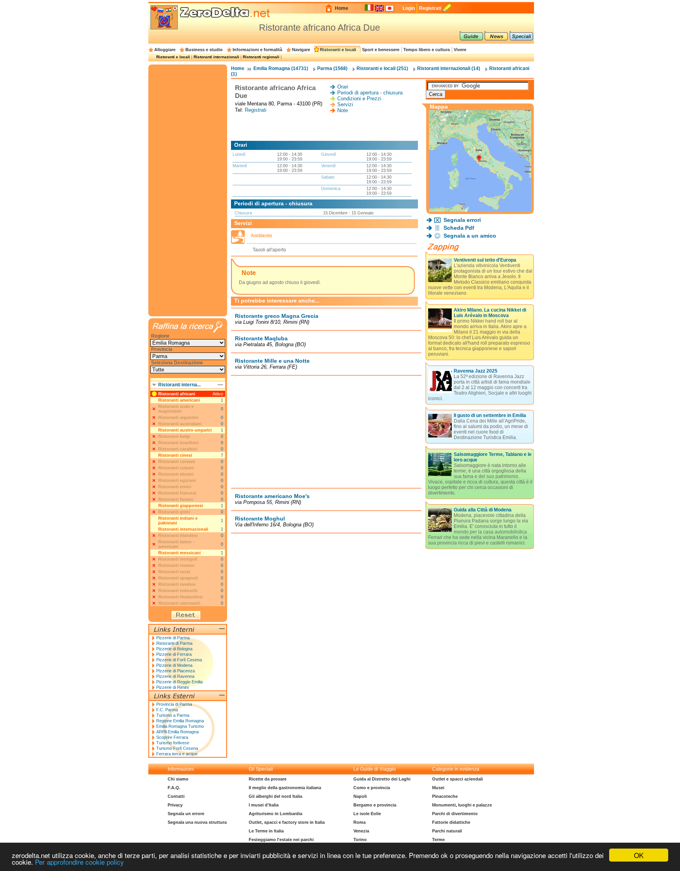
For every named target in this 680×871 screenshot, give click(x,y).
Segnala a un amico (469, 236)
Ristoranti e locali (338, 49)
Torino (360, 839)
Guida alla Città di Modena (483, 510)
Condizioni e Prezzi (359, 98)
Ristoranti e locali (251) (382, 68)
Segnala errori (462, 220)
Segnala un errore (186, 813)
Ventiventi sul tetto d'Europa (485, 260)
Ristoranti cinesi (175, 455)
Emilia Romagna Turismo (180, 726)
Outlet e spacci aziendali (457, 779)
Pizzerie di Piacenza (175, 670)
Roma (359, 822)
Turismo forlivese (172, 742)
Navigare (301, 49)
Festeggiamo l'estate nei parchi (281, 839)
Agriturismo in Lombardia (275, 813)
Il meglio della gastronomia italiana (285, 787)
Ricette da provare (267, 779)
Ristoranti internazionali (216, 57)
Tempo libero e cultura (426, 49)
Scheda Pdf (458, 228)
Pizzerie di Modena (174, 665)
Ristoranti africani (176, 393)
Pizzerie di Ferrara (174, 654)
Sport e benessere (380, 49)
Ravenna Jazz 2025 (475, 371)
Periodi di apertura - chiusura (370, 93)
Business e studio (204, 49)
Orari (342, 87)
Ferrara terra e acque (177, 753)
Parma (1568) (332, 68)
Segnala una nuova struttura (197, 822)
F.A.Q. (174, 787)
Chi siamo (178, 779)
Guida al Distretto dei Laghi (381, 779)
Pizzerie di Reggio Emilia (179, 681)
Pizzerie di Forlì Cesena (179, 659)
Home (341, 8)
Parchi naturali (447, 831)
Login (409, 8)
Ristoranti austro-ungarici (185, 430)
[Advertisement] (326, 127)
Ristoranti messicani (179, 552)
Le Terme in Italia (266, 831)
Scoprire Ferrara (172, 737)
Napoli (360, 796)
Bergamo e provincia (374, 805)
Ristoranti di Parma (174, 643)
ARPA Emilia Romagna (177, 731)
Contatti (176, 796)
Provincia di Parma (174, 704)
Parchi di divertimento (455, 813)
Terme (438, 839)
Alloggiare (165, 49)
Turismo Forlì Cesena (177, 748)
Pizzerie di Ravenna (175, 676)
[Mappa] (480, 209)
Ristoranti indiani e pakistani (178, 520)
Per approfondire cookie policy (79, 862)
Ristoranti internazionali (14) (448, 68)
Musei (438, 787)
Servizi (345, 104)
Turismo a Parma (172, 715)
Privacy (175, 805)
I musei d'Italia (264, 805)
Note (342, 110)
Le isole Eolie (367, 813)
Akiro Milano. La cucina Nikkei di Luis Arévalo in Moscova (490, 312)
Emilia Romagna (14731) (280, 68)
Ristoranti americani (179, 400)
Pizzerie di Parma (173, 637)
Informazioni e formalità (257, 49)
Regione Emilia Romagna (180, 720)
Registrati (430, 8)
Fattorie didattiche (451, 822)
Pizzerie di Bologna (174, 648)
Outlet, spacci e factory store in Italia (287, 822)
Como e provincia (371, 787)
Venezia (361, 831)
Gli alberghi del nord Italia (275, 796)
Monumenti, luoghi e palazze (462, 805)
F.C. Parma (167, 709)
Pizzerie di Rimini (172, 687)
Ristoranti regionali (261, 57)
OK (638, 855)
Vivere (460, 49)
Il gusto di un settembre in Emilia (490, 415)
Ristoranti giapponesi (180, 505)
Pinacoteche (445, 796)
